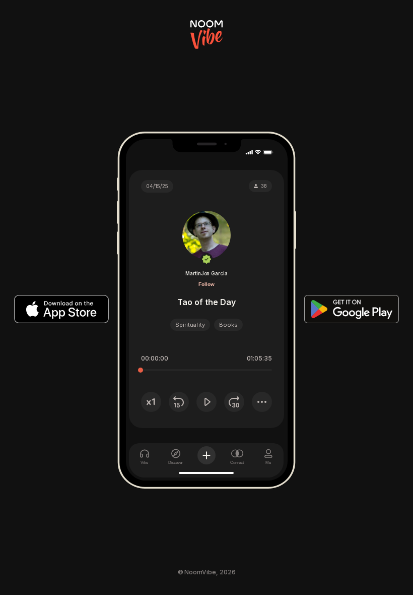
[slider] (140, 370)
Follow (206, 284)
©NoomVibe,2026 (207, 572)
